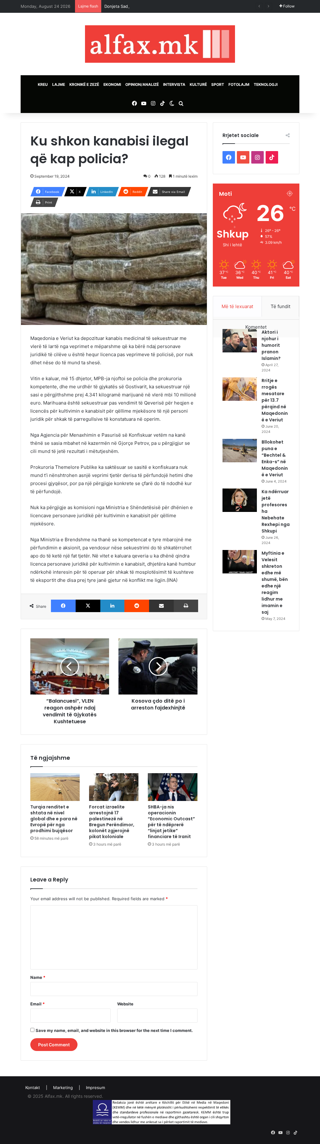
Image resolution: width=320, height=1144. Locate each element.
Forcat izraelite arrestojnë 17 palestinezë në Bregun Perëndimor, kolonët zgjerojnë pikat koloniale (111, 822)
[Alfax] (160, 44)
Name (37, 977)
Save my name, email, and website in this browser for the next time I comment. (114, 1030)
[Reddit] (136, 606)
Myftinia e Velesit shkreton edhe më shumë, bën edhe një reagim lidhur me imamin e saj (275, 582)
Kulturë (198, 84)
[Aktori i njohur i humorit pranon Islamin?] (239, 340)
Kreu (43, 84)
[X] (88, 606)
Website (125, 1003)
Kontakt (32, 1087)
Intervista (174, 84)
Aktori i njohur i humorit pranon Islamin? (271, 345)
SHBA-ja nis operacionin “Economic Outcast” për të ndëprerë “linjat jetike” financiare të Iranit (171, 822)
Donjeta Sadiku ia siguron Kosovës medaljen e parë (154, 6)
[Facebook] (63, 606)
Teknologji (266, 84)
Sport (217, 84)
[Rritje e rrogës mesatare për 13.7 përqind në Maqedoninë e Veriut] (239, 389)
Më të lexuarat (237, 306)
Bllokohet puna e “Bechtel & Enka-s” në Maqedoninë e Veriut (275, 458)
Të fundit (280, 306)
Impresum (95, 1087)
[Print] (186, 606)
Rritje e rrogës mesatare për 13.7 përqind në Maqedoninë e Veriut (275, 400)
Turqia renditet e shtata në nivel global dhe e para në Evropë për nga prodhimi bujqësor (54, 819)
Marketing (63, 1087)
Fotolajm (238, 84)
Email (37, 1003)
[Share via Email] (161, 606)
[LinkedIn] (112, 606)
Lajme (58, 84)
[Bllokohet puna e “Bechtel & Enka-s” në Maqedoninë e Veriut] (239, 450)
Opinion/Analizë (142, 84)
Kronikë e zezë (84, 84)
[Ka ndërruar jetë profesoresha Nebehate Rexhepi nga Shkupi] (239, 500)
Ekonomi (112, 84)
